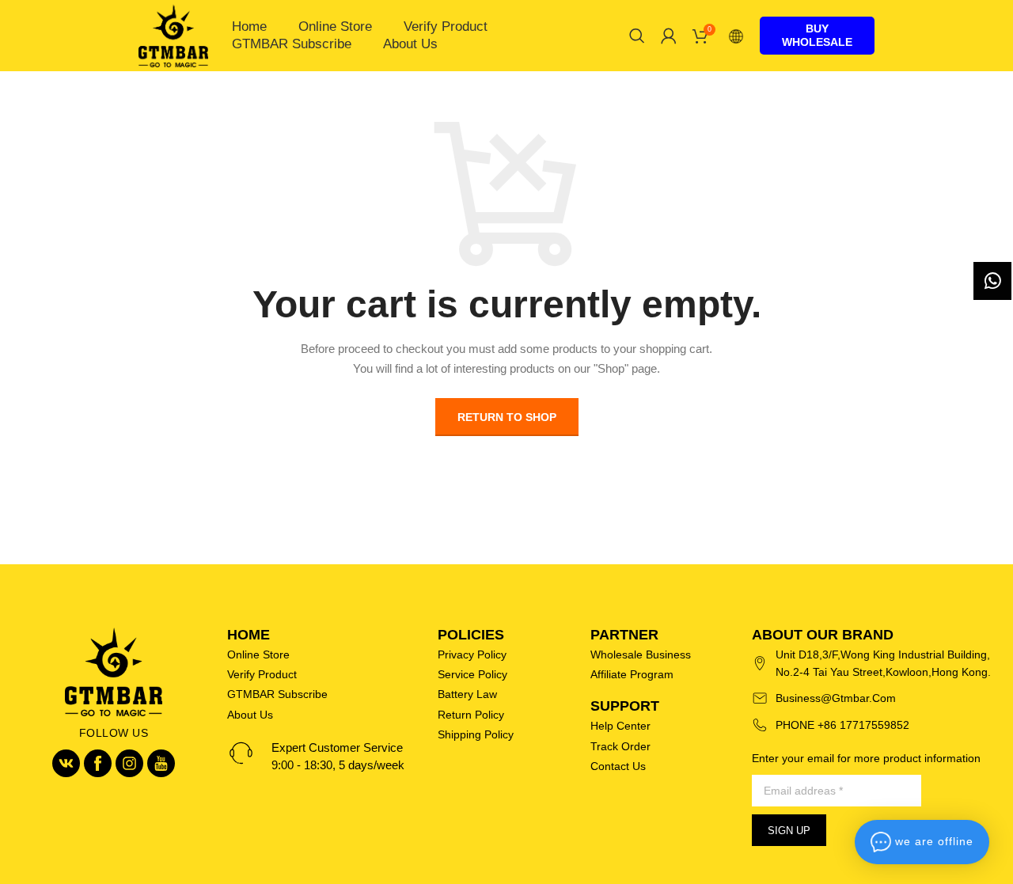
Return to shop (506, 417)
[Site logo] (173, 34)
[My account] (669, 35)
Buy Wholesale (817, 35)
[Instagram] (129, 763)
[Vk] (66, 763)
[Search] (637, 35)
